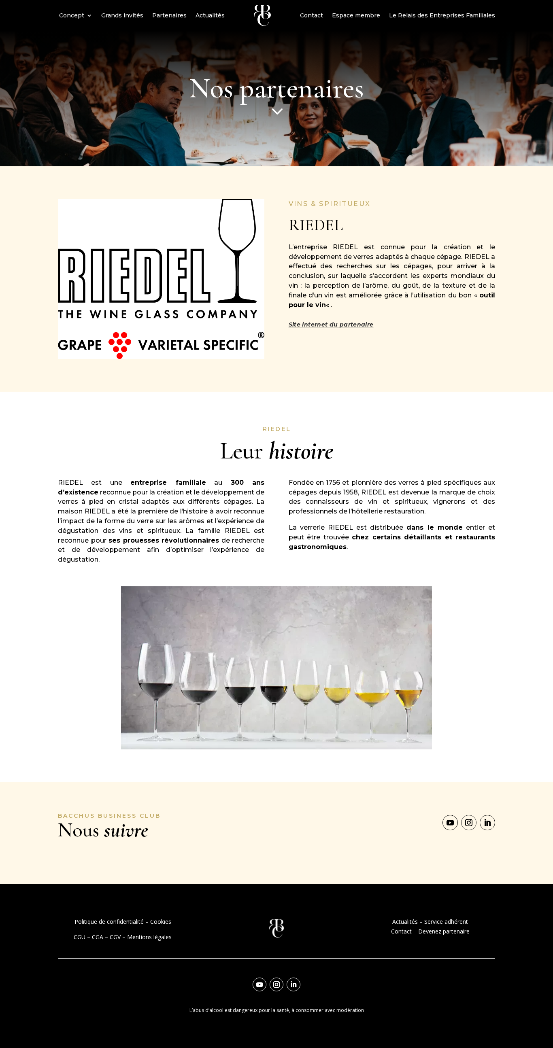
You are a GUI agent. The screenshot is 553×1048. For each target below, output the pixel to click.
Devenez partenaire (444, 931)
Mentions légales (149, 937)
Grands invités (122, 15)
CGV (116, 937)
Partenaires (169, 15)
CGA (97, 937)
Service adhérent (446, 921)
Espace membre (356, 15)
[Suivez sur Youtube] (450, 822)
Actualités (210, 15)
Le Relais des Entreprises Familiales (442, 15)
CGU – (82, 937)
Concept (71, 15)
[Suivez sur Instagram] (468, 822)
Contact (311, 15)
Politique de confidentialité (109, 921)
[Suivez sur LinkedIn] (487, 822)
